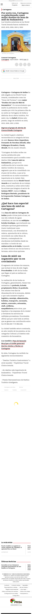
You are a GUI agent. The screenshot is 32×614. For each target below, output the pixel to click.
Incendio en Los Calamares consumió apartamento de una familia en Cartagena (11, 566)
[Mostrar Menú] (1, 4)
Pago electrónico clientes (10, 587)
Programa (14, 5)
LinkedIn (25, 64)
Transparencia (24, 593)
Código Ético (16, 595)
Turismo (6, 390)
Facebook (16, 64)
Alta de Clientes (24, 587)
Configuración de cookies (11, 593)
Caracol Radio (8, 4)
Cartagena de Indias (9, 387)
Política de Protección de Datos (10, 591)
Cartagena (6, 10)
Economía (23, 390)
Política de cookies (25, 591)
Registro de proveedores (12, 589)
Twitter (20, 64)
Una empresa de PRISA (16, 600)
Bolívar (21, 387)
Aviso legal (23, 589)
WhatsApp (29, 64)
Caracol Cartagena (8, 58)
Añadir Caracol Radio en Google (15, 71)
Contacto (6, 585)
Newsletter (25, 585)
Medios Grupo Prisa (16, 605)
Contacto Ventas (15, 585)
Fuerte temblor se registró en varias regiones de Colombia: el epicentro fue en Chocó (11, 547)
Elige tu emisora (26, 5)
